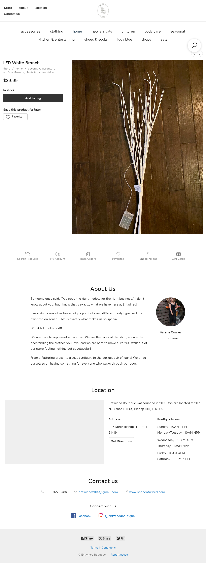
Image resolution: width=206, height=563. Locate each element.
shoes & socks (96, 39)
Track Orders (88, 259)
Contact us (12, 14)
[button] (15, 116)
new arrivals (102, 31)
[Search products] (194, 45)
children (128, 31)
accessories (30, 31)
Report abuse (119, 554)
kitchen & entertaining (56, 39)
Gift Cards (178, 259)
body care (153, 31)
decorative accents (40, 68)
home (77, 31)
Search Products (27, 259)
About (23, 8)
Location (41, 8)
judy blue (124, 39)
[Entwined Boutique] (103, 10)
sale (164, 39)
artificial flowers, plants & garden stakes (29, 72)
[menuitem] (194, 54)
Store (8, 8)
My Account (57, 259)
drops (146, 39)
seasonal (177, 31)
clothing (56, 31)
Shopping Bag (148, 259)
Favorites (118, 259)
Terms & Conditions (103, 547)
